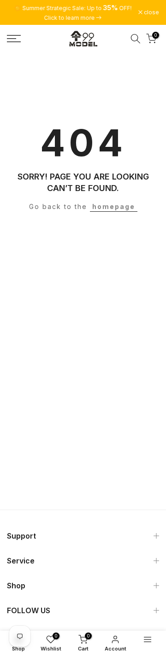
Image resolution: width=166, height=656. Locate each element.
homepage (113, 206)
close (150, 12)
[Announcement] (73, 12)
